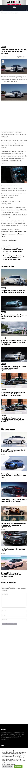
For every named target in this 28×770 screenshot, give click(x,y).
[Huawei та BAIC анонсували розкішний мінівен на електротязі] (14, 439)
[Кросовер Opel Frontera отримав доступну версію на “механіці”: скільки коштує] (14, 463)
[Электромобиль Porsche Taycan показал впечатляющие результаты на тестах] (14, 278)
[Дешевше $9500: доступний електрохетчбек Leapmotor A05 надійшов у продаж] (14, 562)
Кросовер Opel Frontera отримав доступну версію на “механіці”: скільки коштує (13, 475)
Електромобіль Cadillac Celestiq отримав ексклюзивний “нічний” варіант (14, 500)
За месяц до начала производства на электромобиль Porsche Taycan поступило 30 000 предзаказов (13, 393)
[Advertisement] (14, 28)
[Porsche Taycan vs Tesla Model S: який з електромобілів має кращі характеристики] (14, 354)
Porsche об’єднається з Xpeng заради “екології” (13, 550)
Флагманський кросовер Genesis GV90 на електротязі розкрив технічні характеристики (13, 525)
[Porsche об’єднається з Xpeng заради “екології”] (14, 538)
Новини (3, 288)
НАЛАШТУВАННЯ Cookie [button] (8, 764)
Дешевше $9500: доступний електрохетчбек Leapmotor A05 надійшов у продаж (11, 574)
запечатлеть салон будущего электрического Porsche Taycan (14, 234)
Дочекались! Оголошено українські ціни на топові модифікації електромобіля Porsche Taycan (13, 342)
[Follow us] (24, 10)
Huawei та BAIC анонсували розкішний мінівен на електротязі (13, 451)
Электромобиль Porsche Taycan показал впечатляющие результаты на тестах (13, 291)
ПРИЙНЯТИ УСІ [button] (18, 766)
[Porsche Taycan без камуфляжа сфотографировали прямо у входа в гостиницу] (14, 406)
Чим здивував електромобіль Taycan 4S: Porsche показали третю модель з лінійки (14, 316)
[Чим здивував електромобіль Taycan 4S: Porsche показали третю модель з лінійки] (14, 303)
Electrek (13, 240)
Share (3, 61)
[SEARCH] (26, 10)
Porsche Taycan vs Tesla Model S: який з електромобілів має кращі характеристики (13, 368)
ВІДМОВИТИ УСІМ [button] (7, 766)
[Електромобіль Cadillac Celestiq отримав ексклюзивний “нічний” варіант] (14, 489)
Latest (14, 8)
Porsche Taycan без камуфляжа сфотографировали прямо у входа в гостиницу (12, 419)
